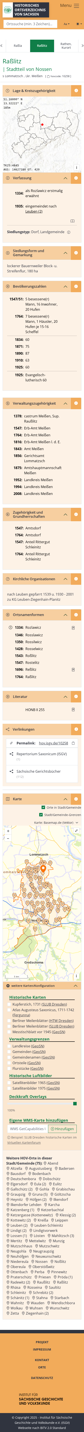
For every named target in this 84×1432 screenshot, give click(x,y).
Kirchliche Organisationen (34, 579)
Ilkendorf (60, 1199)
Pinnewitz (59, 1272)
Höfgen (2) (38, 1199)
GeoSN (58, 1032)
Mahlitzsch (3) (63, 1235)
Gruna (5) (40, 1194)
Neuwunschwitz (48, 1256)
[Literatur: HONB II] (73, 709)
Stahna (42, 1297)
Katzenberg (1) (22, 1209)
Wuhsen (36, 1308)
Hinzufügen (64, 1128)
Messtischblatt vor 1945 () (38, 1032)
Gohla (44, 1189)
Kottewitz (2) (21, 1220)
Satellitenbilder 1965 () (36, 1082)
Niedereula (19, 1261)
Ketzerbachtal (52, 1209)
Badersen (66, 1168)
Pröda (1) (65, 1277)
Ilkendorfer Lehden (26, 1204)
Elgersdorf (19, 1184)
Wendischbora (63, 1303)
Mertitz (16, 1241)
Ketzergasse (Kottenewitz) (32, 1215)
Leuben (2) (33, 211)
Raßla (18, 46)
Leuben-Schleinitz (48, 1225)
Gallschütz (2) (22, 1189)
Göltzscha (62, 1194)
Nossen (44, 69)
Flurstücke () (28, 1068)
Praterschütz (21, 1277)
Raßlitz (62, 1282)
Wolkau (17, 1308)
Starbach (61, 1297)
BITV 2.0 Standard (53, 1428)
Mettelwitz (37, 1241)
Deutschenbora (23, 1178)
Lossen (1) (19, 1235)
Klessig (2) (68, 1215)
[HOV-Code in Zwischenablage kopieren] (48, 76)
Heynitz (17, 1199)
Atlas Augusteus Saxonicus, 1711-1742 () (43, 1012)
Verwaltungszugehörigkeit (34, 403)
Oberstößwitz (43, 1266)
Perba (39, 1272)
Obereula (18, 1266)
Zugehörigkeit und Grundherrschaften (29, 514)
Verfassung (22, 178)
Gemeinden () (29, 1051)
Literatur (20, 696)
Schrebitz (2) (43, 1292)
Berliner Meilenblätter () (43, 1020)
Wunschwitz (59, 1308)
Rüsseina (34, 1287)
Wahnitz (17, 1303)
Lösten (39, 1235)
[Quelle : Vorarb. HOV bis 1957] (73, 669)
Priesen (45, 1277)
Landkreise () (28, 1046)
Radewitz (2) (20, 1282)
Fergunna (21, 1015)
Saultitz (55, 1287)
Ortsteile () (26, 1063)
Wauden (37, 1303)
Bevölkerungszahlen (29, 286)
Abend (53, 1163)
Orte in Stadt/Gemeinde (64, 807)
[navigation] (42, 46)
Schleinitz (18, 1292)
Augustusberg (40, 1168)
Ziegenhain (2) (37, 1313)
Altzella (16, 1168)
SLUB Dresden (54, 1004)
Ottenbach (19, 1272)
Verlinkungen (23, 729)
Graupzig (18, 1194)
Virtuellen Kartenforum (24, 1142)
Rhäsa (15, 1287)
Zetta (15, 1313)
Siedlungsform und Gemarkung (28, 252)
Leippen (61, 1220)
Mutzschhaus (21, 1246)
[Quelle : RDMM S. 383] (73, 628)
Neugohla (18, 1251)
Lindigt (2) (18, 1230)
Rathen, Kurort (66, 46)
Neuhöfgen (20, 1256)
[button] (73, 628)
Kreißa (43, 1220)
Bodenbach (41, 1173)
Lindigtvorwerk (45, 1230)
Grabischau (65, 1189)
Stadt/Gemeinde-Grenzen (62, 815)
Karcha (54, 1204)
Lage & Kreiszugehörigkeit (34, 90)
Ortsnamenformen (28, 614)
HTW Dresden (61, 1020)
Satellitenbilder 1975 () (36, 1088)
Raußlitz (43, 1282)
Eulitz (57, 1184)
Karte (17, 799)
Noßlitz (60, 1261)
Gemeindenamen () (33, 1057)
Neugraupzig (43, 1251)
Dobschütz (52, 1178)
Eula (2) (40, 1184)
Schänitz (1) (20, 1297)
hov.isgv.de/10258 (53, 743)
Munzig (59, 1241)
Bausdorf (18, 1173)
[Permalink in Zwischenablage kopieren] (73, 743)
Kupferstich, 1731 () (39, 1004)
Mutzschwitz (49, 1246)
